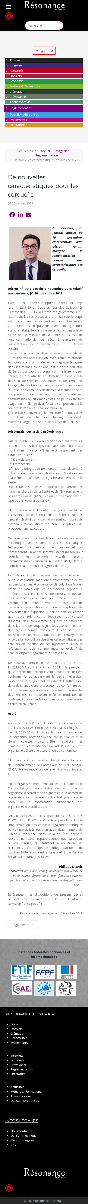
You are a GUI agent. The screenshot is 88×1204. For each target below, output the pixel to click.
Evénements (18, 120)
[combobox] (44, 25)
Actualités (16, 71)
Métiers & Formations (25, 86)
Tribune (15, 60)
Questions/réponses (24, 1101)
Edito (14, 1024)
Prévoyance (18, 97)
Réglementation (21, 108)
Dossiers (16, 76)
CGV (13, 1145)
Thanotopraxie (21, 1096)
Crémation (17, 92)
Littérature (17, 125)
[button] (12, 215)
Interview (16, 65)
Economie (16, 81)
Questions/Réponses (24, 114)
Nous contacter (21, 1131)
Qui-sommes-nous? (24, 1136)
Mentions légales (22, 1140)
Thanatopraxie (20, 102)
